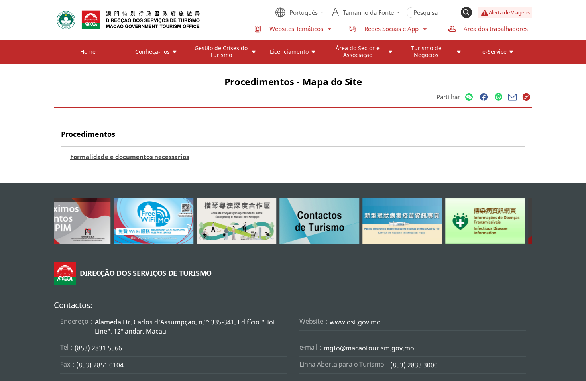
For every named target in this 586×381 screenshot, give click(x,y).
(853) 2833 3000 (414, 365)
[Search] (466, 12)
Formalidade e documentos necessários (129, 157)
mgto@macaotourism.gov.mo (369, 348)
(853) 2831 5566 (98, 348)
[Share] (469, 97)
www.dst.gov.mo (355, 322)
